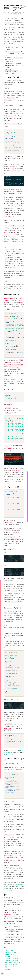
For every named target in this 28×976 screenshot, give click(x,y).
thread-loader (8, 956)
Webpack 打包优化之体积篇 (11, 958)
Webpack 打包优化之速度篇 (11, 960)
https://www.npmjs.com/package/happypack (14, 627)
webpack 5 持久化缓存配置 (11, 952)
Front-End (16, 12)
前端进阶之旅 (8, 970)
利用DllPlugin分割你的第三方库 (12, 964)
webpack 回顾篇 (9, 754)
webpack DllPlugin (9, 950)
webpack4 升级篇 (8, 890)
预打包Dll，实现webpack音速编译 (13, 962)
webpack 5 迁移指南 (9, 954)
